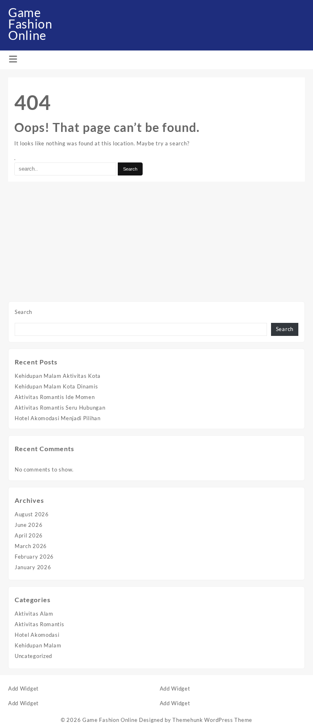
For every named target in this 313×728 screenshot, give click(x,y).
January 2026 (33, 567)
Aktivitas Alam (34, 613)
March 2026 (31, 546)
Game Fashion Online (30, 23)
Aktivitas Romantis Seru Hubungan (60, 407)
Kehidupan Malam (38, 645)
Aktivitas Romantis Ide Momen (55, 397)
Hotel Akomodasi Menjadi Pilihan (58, 418)
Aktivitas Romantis (39, 624)
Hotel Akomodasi (37, 635)
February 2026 (34, 556)
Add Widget (23, 688)
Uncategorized (33, 656)
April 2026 (29, 535)
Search (23, 312)
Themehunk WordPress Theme (212, 720)
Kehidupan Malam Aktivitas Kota (58, 376)
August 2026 (32, 514)
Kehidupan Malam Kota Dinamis (56, 386)
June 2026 (28, 525)
